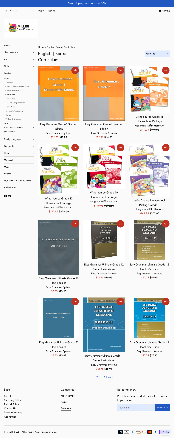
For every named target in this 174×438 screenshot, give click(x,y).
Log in (41, 10)
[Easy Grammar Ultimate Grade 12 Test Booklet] (58, 247)
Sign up (51, 10)
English (19, 73)
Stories (8, 115)
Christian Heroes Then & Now (17, 86)
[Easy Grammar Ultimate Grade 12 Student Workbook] (104, 240)
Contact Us (10, 408)
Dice (6, 123)
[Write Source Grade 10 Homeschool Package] (104, 166)
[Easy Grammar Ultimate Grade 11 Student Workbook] (104, 324)
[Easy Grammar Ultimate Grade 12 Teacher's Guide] (149, 240)
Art (19, 59)
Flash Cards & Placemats (19, 127)
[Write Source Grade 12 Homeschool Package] (58, 169)
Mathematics (19, 159)
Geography (19, 146)
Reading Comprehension (15, 102)
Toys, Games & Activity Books (19, 180)
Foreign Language (19, 139)
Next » (110, 377)
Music (19, 166)
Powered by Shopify (49, 431)
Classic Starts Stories (13, 90)
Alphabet (9, 82)
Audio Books (10, 187)
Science (19, 173)
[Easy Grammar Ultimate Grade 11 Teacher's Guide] (149, 318)
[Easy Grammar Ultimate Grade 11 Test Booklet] (58, 318)
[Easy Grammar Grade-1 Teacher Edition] (104, 93)
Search (8, 396)
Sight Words (10, 106)
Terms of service (13, 412)
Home (7, 45)
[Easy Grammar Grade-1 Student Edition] (58, 93)
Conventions (11, 417)
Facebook (66, 408)
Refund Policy (11, 404)
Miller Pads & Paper (30, 431)
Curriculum (10, 94)
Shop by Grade (19, 52)
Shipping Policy (12, 400)
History (19, 153)
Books (19, 78)
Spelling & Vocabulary (14, 110)
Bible (19, 66)
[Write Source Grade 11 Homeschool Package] (149, 89)
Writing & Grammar (13, 118)
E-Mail (64, 402)
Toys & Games (9, 131)
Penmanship (10, 98)
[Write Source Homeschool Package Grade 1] (149, 170)
